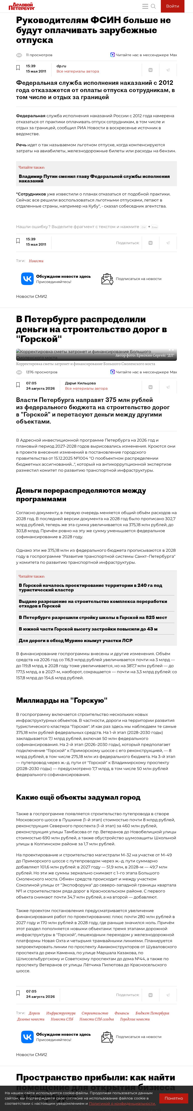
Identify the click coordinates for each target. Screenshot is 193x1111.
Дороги (34, 1013)
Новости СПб (62, 1019)
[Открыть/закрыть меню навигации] (145, 6)
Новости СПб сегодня (96, 1019)
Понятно (174, 1098)
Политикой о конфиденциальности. (122, 1103)
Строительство (95, 1013)
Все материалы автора (78, 71)
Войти (172, 6)
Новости (36, 261)
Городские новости (135, 1019)
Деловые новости (30, 1019)
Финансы (122, 1013)
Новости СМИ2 (31, 296)
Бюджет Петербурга (152, 1013)
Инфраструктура (60, 1013)
